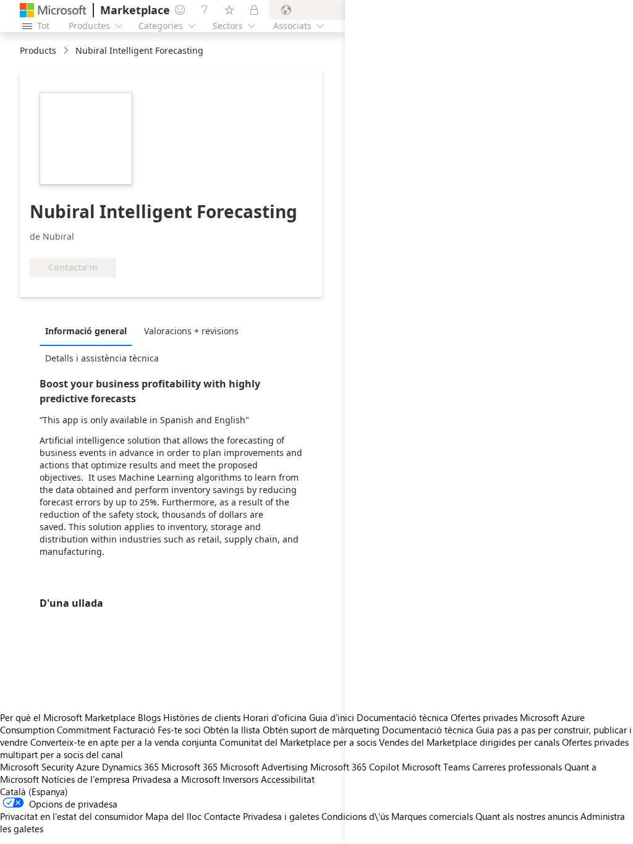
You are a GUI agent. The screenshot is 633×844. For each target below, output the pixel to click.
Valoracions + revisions (191, 331)
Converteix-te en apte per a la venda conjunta (123, 742)
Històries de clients (201, 717)
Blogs (149, 717)
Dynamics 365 (130, 767)
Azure (88, 767)
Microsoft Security (37, 767)
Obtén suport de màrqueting (321, 730)
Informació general (86, 331)
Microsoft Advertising (264, 767)
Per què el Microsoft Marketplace (67, 717)
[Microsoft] (53, 10)
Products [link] (38, 50)
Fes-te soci (179, 730)
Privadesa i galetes (281, 816)
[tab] (89, 330)
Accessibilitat (288, 779)
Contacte (222, 816)
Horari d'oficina (275, 717)
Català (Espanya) (34, 791)
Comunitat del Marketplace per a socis (297, 742)
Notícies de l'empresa (85, 779)
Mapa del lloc (173, 816)
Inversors (240, 779)
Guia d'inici (331, 717)
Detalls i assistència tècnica (102, 358)
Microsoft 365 (189, 767)
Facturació (134, 730)
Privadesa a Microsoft (176, 779)
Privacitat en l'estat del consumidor (71, 816)
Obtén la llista (231, 730)
